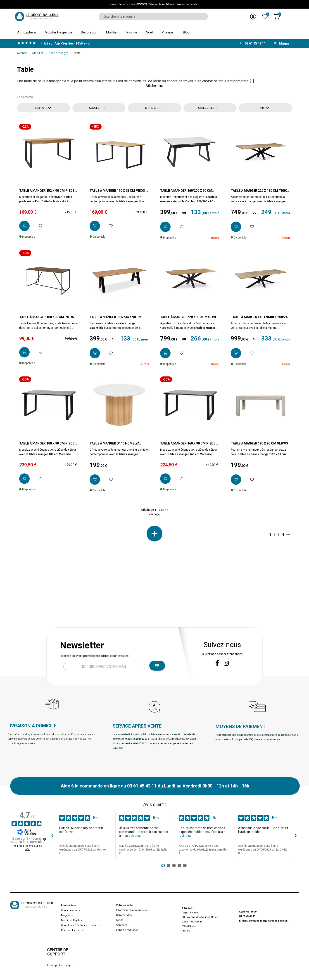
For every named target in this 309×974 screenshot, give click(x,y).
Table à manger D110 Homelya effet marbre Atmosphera (114, 444)
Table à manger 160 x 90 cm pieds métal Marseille (188, 444)
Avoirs (119, 920)
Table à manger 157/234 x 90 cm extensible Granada (116, 317)
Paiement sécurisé (72, 930)
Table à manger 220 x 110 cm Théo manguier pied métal (259, 191)
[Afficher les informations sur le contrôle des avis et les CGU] (44, 839)
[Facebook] (217, 663)
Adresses (121, 925)
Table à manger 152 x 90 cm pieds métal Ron (47, 191)
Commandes (124, 915)
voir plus (135, 835)
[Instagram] (226, 663)
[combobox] (151, 16)
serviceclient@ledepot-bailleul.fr (269, 920)
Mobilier (37, 53)
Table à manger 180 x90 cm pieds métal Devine (46, 317)
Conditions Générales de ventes (80, 925)
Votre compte (124, 905)
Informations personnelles (132, 910)
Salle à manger (58, 53)
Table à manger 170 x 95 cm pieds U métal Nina (119, 191)
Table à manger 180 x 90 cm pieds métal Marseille (47, 444)
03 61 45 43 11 (247, 916)
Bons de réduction (127, 930)
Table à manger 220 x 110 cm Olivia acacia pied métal (189, 317)
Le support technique (60, 965)
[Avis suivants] (295, 835)
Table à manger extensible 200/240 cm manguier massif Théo (260, 317)
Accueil (22, 53)
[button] (154, 85)
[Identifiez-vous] (253, 16)
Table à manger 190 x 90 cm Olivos (259, 443)
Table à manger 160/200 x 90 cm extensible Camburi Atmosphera (188, 191)
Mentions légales (71, 920)
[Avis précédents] (52, 835)
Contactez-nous (70, 910)
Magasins (67, 915)
